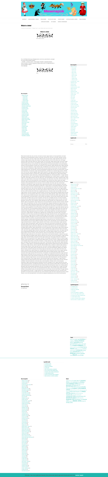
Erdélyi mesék (73, 204)
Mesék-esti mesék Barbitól (26, 28)
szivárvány (74, 350)
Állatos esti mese (52, 19)
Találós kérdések (73, 126)
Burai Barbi (77, 475)
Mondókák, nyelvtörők (26, 135)
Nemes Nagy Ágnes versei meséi (76, 245)
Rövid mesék (43, 19)
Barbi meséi (73, 190)
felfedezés (72, 342)
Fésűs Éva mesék (25, 108)
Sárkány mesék (74, 78)
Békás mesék (73, 191)
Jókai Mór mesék (25, 112)
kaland (80, 345)
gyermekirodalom (74, 344)
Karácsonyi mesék (45, 21)
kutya (81, 347)
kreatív (77, 347)
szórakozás (79, 350)
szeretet (71, 350)
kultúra (79, 347)
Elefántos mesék (73, 203)
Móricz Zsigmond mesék (75, 117)
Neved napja (73, 130)
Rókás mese (74, 76)
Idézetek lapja (73, 127)
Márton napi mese (74, 88)
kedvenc (84, 345)
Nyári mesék (24, 123)
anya (73, 339)
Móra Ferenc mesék (25, 122)
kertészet (71, 347)
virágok (71, 355)
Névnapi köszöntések (74, 132)
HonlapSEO (81, 475)
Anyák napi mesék (25, 103)
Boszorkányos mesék (74, 194)
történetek (78, 353)
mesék (75, 348)
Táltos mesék (24, 128)
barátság (82, 339)
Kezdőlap (24, 19)
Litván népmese (73, 229)
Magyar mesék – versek (33, 19)
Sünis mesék (73, 260)
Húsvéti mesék (61, 19)
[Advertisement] (44, 49)
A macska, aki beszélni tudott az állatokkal (78, 298)
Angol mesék (73, 187)
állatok (75, 355)
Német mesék (24, 438)
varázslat (82, 353)
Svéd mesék (73, 261)
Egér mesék (73, 201)
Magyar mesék (24, 116)
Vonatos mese (73, 280)
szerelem (84, 348)
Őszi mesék (24, 124)
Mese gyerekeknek (74, 135)
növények (81, 393)
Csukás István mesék (74, 104)
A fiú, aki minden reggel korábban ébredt (77, 293)
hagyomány (78, 386)
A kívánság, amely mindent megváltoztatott (78, 295)
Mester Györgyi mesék (26, 119)
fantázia (81, 341)
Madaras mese (73, 232)
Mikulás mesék (82, 19)
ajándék (71, 339)
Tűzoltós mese (73, 270)
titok (77, 397)
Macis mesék (25, 99)
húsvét (71, 345)
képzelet (85, 347)
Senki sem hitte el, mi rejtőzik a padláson (77, 299)
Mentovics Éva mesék (74, 238)
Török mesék (73, 267)
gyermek (81, 342)
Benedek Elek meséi (25, 104)
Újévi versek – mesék (74, 271)
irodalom (75, 345)
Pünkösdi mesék (25, 126)
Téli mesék (24, 131)
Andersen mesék (25, 101)
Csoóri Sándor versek (74, 197)
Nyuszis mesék (25, 100)
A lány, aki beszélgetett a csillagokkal (77, 292)
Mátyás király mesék (44, 28)
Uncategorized (73, 274)
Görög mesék (73, 210)
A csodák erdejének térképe (75, 296)
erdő (78, 382)
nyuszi (77, 393)
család (71, 341)
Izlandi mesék (73, 219)
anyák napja (77, 339)
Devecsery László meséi (75, 200)
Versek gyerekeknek (62, 21)
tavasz (71, 351)
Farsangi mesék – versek (75, 81)
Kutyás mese (25, 97)
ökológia (78, 355)
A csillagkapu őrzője (74, 286)
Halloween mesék (74, 82)
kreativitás (74, 347)
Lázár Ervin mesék (74, 111)
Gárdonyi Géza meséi (74, 209)
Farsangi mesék (25, 107)
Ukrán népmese (73, 273)
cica (85, 339)
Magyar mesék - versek (36, 28)
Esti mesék (53, 21)
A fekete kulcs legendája (75, 289)
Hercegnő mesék (25, 408)
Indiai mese (73, 217)
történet (72, 353)
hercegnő (84, 344)
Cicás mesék (25, 96)
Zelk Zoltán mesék (25, 132)
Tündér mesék (73, 100)
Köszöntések (73, 129)
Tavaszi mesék (24, 130)
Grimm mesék (24, 406)
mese (72, 349)
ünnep (81, 355)
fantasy (77, 341)
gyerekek (76, 342)
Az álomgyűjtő (46, 367)
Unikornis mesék (74, 79)
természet (76, 352)
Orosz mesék (73, 251)
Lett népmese (73, 226)
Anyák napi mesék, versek (71, 19)
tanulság (84, 350)
